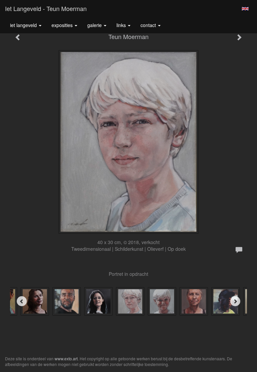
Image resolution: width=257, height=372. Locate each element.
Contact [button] (149, 25)
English (245, 9)
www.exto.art (66, 358)
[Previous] (22, 301)
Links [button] (121, 25)
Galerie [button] (95, 25)
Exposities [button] (63, 25)
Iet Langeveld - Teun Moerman (46, 8)
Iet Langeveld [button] (24, 25)
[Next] (235, 301)
